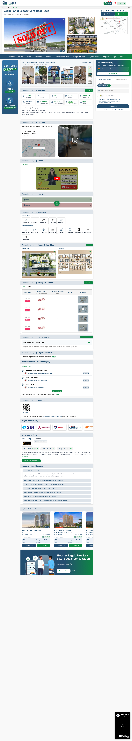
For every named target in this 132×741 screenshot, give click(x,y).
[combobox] (120, 85)
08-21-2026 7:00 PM (107, 90)
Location (21, 56)
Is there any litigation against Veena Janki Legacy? (40, 488)
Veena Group (9, 14)
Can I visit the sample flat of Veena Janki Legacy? (39, 471)
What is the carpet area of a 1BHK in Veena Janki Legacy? (42, 504)
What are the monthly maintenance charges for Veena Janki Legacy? (46, 500)
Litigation (106, 56)
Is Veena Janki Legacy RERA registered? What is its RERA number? (44, 484)
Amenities (49, 56)
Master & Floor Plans (62, 56)
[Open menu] (129, 3)
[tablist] (113, 79)
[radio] (97, 95)
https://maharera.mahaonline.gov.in (52, 416)
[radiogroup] (113, 95)
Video (29, 56)
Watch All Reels (86, 62)
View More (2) (58, 391)
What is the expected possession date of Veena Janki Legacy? (43, 480)
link (58, 394)
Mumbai (8, 7)
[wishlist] (63, 19)
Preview (85, 373)
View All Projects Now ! (31, 461)
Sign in (120, 3)
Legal (114, 56)
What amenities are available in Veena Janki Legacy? (40, 496)
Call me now (113, 73)
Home (3, 7)
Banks (121, 56)
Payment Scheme (94, 56)
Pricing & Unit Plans (79, 56)
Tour (109, 14)
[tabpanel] (113, 101)
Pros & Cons (38, 56)
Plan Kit (88, 245)
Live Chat (123, 14)
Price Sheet (87, 282)
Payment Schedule (85, 337)
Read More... (25, 117)
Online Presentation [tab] (121, 79)
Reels (109, 3)
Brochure (88, 90)
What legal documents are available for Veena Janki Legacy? (43, 492)
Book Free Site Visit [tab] (105, 79)
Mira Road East (14, 7)
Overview (12, 56)
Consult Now (63, 571)
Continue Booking (113, 106)
